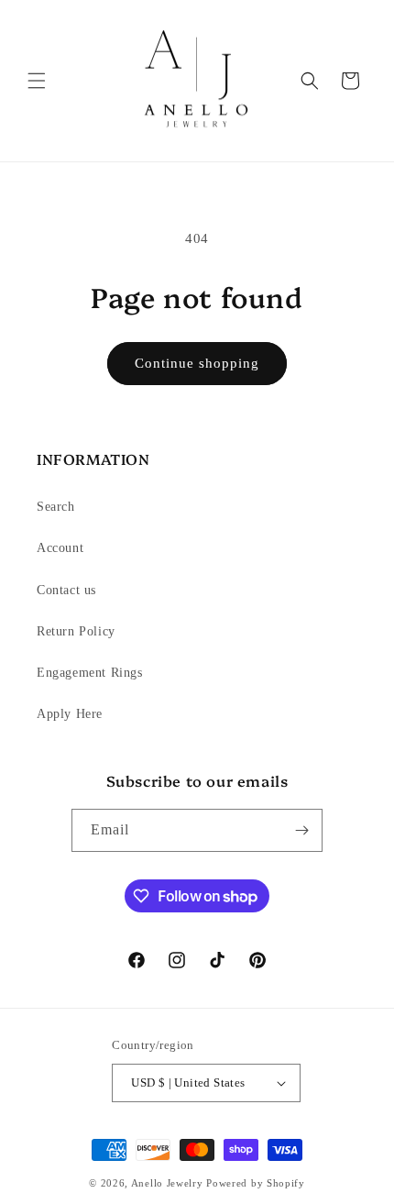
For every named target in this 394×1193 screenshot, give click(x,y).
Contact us (66, 590)
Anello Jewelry (169, 1182)
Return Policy (76, 631)
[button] (36, 81)
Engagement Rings (90, 672)
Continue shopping (197, 363)
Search (56, 507)
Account (60, 548)
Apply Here (70, 714)
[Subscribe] (301, 830)
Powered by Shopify (255, 1182)
